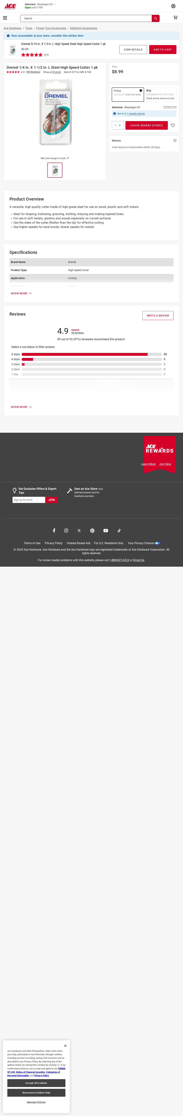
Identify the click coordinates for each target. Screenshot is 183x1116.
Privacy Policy (54, 543)
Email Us (138, 560)
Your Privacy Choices (141, 543)
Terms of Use (32, 543)
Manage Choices (36, 1102)
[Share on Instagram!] (66, 530)
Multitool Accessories (83, 28)
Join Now (165, 464)
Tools (29, 28)
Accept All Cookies (36, 1083)
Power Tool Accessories (51, 28)
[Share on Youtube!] (105, 530)
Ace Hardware (13, 28)
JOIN (51, 499)
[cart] (176, 17)
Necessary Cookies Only (36, 1092)
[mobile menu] (5, 17)
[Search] (156, 18)
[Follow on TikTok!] (119, 530)
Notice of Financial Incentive (30, 1072)
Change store (169, 107)
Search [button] (28, 18)
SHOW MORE (19, 293)
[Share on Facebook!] (54, 530)
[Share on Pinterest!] (92, 530)
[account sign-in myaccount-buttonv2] (174, 6)
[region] (36, 1076)
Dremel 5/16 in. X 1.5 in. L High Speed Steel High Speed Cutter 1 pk (63, 44)
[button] (55, 114)
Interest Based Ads (78, 543)
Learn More (148, 464)
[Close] (65, 1046)
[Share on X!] (79, 530)
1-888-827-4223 (119, 560)
